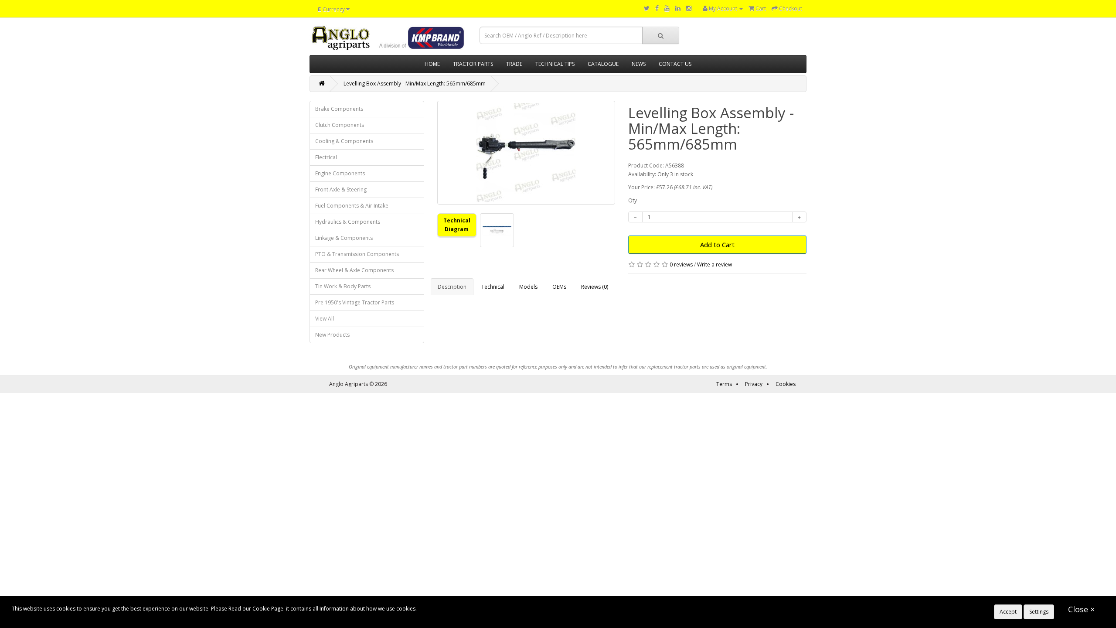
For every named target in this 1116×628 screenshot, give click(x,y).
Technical (492, 286)
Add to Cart (717, 244)
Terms (724, 384)
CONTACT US (675, 64)
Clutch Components (339, 125)
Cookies (786, 384)
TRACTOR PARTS (473, 64)
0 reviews (681, 264)
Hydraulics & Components (347, 221)
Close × (1081, 609)
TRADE (514, 64)
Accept (1008, 611)
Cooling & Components (344, 141)
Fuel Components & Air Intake (351, 205)
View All (324, 318)
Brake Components (339, 109)
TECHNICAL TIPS (555, 64)
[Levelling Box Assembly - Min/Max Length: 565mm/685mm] (526, 153)
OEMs (559, 286)
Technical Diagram (456, 225)
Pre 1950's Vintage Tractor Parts (354, 302)
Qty (632, 200)
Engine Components (340, 173)
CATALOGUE (603, 64)
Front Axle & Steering (341, 189)
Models (528, 286)
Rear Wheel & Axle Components (354, 270)
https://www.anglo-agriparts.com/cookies (469, 608)
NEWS (639, 64)
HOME (432, 64)
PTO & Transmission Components (357, 254)
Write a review (714, 264)
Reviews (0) (594, 286)
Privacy (753, 384)
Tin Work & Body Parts (343, 286)
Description (452, 286)
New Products (332, 334)
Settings (1038, 611)
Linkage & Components (344, 238)
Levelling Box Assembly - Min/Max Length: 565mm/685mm (415, 83)
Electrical (326, 157)
